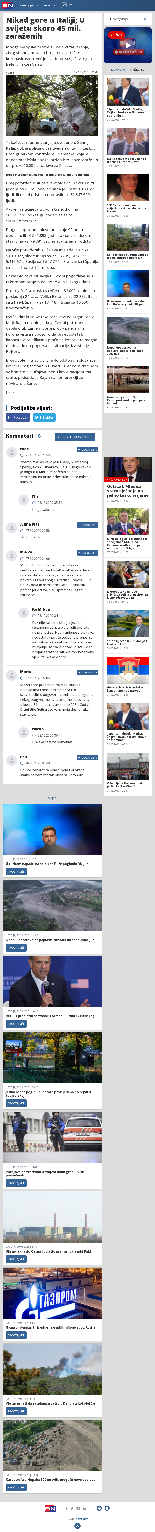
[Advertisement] (128, 435)
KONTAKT (53, 5)
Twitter (47, 417)
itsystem (82, 1519)
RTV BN (43, 5)
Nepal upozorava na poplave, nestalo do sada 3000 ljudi (51, 940)
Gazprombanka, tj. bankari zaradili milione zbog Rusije (50, 1327)
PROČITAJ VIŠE (16, 871)
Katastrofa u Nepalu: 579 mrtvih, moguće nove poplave (50, 1479)
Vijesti (32, 5)
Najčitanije (137, 69)
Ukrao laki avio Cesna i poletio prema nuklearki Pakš (49, 1251)
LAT (64, 5)
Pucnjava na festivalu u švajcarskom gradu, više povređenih (45, 1174)
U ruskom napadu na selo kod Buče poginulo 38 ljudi (48, 863)
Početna (22, 5)
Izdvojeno (118, 69)
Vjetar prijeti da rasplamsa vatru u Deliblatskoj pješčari (51, 1403)
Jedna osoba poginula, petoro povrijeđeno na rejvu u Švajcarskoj (48, 1094)
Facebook (20, 417)
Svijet (52, 798)
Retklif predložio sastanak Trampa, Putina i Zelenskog (50, 1016)
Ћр (70, 5)
